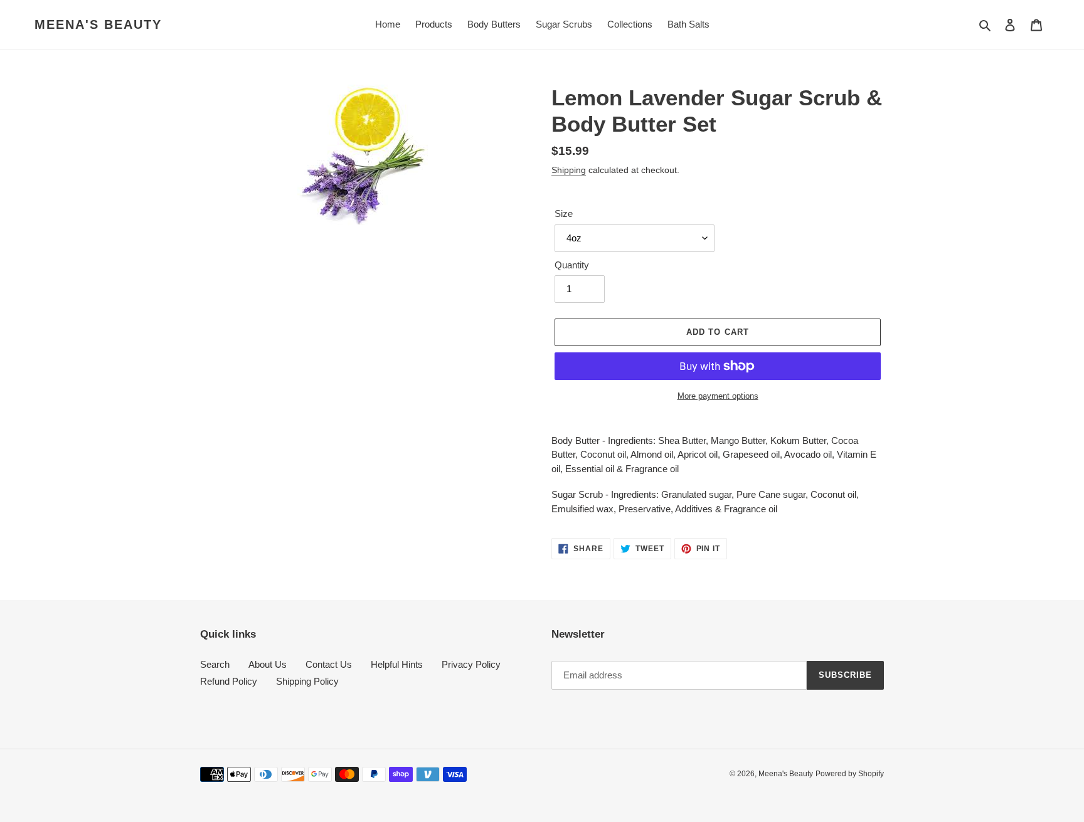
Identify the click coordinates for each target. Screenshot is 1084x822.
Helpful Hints (397, 664)
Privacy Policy (471, 664)
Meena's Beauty (98, 24)
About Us (267, 664)
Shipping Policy (307, 681)
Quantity (572, 265)
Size (564, 213)
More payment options (718, 396)
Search (215, 664)
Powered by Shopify (850, 773)
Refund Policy (228, 681)
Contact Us (329, 664)
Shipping (568, 170)
